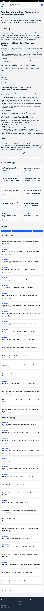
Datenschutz (19, 604)
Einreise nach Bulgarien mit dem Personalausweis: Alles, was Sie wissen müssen (32, 168)
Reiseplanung (16, 5)
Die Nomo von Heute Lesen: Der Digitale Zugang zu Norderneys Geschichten (10, 215)
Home (6, 4)
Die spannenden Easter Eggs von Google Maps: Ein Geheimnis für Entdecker (10, 168)
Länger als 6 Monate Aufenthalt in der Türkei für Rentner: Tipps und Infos (11, 180)
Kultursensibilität (8, 5)
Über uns (8, 1)
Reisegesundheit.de (34, 152)
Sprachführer (11, 4)
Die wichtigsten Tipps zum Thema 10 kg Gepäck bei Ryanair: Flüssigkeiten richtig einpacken (32, 192)
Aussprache (18, 4)
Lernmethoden (23, 5)
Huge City (3, 5)
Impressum (3, 1)
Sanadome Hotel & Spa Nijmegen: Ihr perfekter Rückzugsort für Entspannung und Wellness (32, 203)
